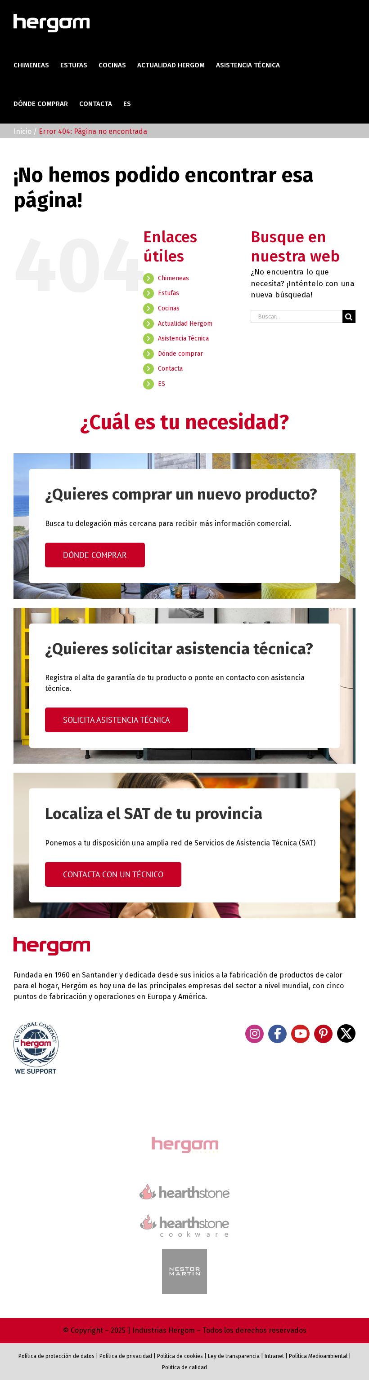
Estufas (168, 293)
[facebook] (277, 1034)
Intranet (274, 1356)
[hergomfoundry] (184, 1137)
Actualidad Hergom (185, 323)
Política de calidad (184, 1367)
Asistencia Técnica (183, 338)
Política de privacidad (125, 1356)
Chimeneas (173, 278)
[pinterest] (323, 1034)
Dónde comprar (180, 354)
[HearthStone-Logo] (185, 1187)
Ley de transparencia (233, 1356)
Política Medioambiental (318, 1356)
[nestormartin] (184, 1252)
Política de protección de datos (56, 1356)
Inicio (23, 131)
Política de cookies (180, 1356)
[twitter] (346, 1033)
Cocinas (169, 308)
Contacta (170, 368)
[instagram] (254, 1034)
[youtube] (300, 1034)
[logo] (185, 1213)
